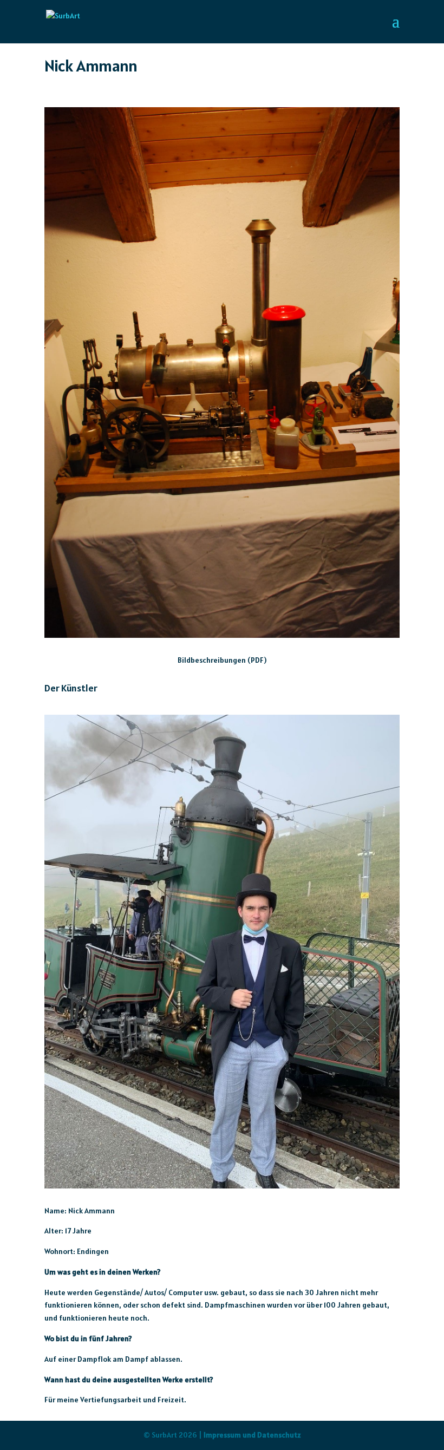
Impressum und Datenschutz (252, 1435)
